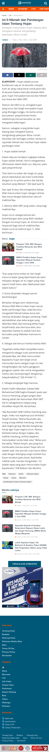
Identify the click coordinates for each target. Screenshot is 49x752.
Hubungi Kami (8, 638)
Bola (4, 695)
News (11, 9)
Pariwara (6, 706)
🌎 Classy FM (8, 724)
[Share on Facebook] (7, 75)
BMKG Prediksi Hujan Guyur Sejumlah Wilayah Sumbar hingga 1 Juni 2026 (29, 260)
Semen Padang (9, 692)
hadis (21, 474)
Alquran (12, 474)
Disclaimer (7, 655)
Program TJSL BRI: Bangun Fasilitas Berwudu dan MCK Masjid (29, 246)
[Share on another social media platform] (41, 75)
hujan (5, 478)
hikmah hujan (33, 474)
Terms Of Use (8, 648)
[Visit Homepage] (24, 3)
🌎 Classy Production (11, 727)
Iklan (4, 645)
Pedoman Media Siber (12, 641)
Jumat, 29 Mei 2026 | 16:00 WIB (27, 537)
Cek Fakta (6, 681)
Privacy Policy (8, 652)
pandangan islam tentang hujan (17, 482)
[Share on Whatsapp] (30, 75)
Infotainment (18, 15)
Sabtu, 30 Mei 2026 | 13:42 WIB (28, 266)
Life (33, 9)
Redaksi (6, 634)
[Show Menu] (3, 3)
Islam (13, 478)
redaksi (5, 40)
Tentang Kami (8, 631)
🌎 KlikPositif (7, 718)
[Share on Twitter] (19, 75)
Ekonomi (22, 9)
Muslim (22, 478)
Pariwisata (7, 688)
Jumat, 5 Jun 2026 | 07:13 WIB (28, 252)
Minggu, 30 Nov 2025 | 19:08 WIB (28, 554)
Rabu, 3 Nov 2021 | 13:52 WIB (25, 40)
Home (4, 15)
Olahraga (6, 702)
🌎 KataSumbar (9, 721)
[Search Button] (45, 3)
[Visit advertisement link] (24, 748)
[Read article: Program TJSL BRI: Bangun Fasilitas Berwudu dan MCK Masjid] (8, 247)
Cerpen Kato (8, 685)
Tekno (5, 699)
